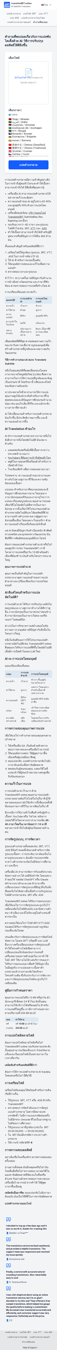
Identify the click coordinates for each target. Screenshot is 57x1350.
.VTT (33, 228)
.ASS (44, 228)
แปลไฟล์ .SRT (29, 13)
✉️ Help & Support (28, 1347)
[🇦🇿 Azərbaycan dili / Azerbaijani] (28, 128)
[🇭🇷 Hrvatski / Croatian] (28, 151)
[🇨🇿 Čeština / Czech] (28, 154)
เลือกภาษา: (15, 112)
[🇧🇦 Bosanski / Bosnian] (28, 133)
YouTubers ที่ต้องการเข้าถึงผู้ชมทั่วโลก (29, 457)
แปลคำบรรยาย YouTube (33, 18)
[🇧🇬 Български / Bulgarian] (28, 136)
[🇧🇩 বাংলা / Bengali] (28, 130)
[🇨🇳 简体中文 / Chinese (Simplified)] (28, 145)
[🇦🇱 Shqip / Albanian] (28, 119)
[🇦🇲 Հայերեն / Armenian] (28, 124)
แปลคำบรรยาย (14, 13)
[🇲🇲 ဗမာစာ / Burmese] (28, 140)
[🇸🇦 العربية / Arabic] (28, 122)
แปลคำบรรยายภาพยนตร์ (19, 22)
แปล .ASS (14, 18)
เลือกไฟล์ (14, 57)
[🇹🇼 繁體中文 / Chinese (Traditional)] (28, 148)
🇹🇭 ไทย (44, 5)
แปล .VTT (43, 13)
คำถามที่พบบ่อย (40, 22)
